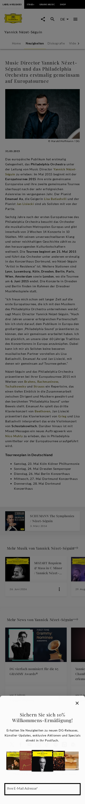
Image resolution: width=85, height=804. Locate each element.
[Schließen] (77, 703)
